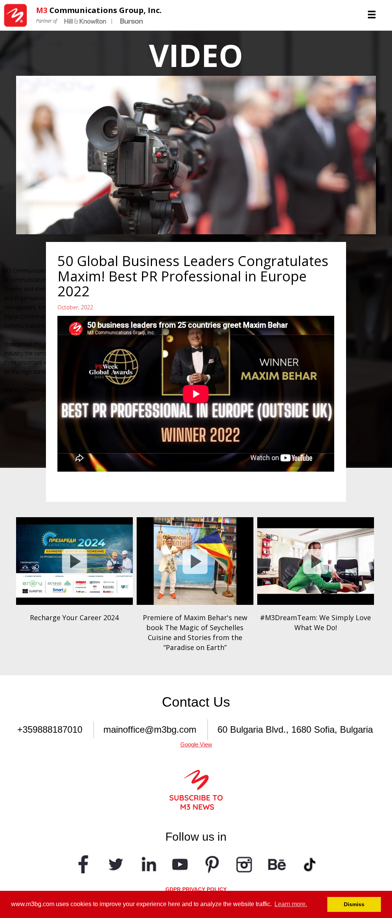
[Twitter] (115, 863)
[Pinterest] (212, 863)
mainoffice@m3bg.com (149, 729)
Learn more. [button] (290, 904)
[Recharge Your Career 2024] (74, 561)
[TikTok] (308, 863)
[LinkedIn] (147, 863)
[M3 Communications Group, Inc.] (18, 15)
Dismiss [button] (354, 904)
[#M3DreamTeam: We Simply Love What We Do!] (315, 561)
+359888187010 (49, 729)
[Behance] (276, 863)
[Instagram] (244, 863)
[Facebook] (83, 863)
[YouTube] (179, 863)
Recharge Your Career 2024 (74, 617)
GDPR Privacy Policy (196, 889)
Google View (196, 744)
